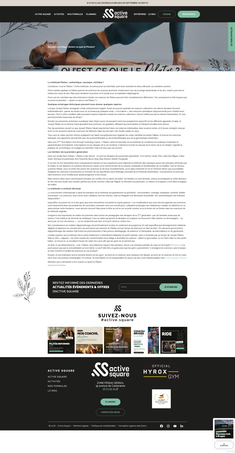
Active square (43, 14)
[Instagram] (168, 426)
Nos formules (75, 14)
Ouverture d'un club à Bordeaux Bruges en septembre (97, 3)
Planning (91, 14)
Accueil (52, 47)
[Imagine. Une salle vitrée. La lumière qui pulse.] (173, 340)
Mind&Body (176, 245)
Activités (59, 14)
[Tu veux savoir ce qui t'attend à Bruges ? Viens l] (145, 340)
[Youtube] (175, 426)
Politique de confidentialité (103, 426)
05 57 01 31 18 (110, 388)
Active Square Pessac (175, 258)
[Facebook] (162, 426)
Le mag (152, 14)
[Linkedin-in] (182, 426)
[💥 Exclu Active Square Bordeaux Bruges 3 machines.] (61, 340)
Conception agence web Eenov (132, 426)
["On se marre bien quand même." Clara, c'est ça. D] (117, 340)
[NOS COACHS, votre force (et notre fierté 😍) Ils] (89, 340)
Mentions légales (80, 426)
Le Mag (62, 47)
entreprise (140, 14)
